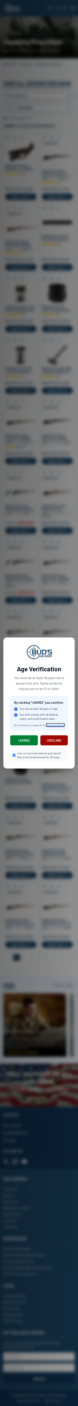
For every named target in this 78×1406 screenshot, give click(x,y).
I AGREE (24, 740)
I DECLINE (54, 740)
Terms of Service (55, 725)
